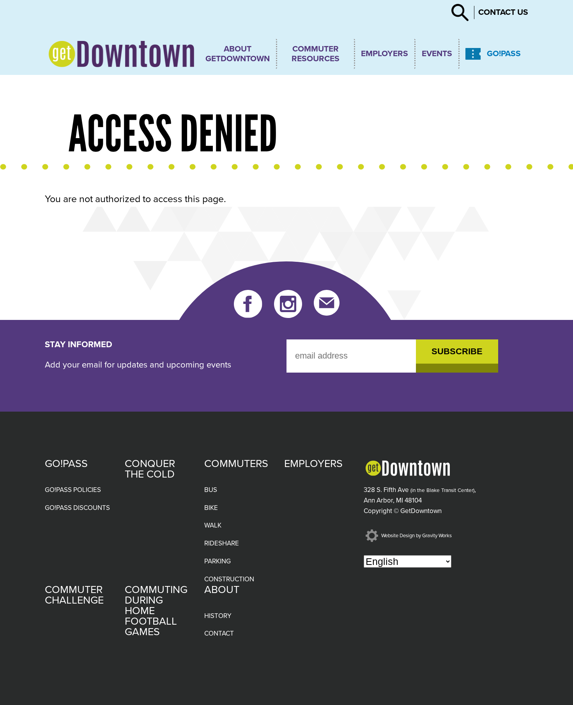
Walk (212, 525)
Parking (217, 561)
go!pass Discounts (77, 508)
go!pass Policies (73, 490)
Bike (211, 508)
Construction (229, 579)
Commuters (236, 463)
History (218, 616)
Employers (384, 54)
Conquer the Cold (150, 469)
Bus (210, 490)
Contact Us (503, 12)
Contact (219, 633)
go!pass (504, 54)
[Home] (121, 54)
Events (437, 54)
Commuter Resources (316, 54)
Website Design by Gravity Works (416, 536)
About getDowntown (237, 54)
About (221, 589)
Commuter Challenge (74, 595)
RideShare (221, 543)
